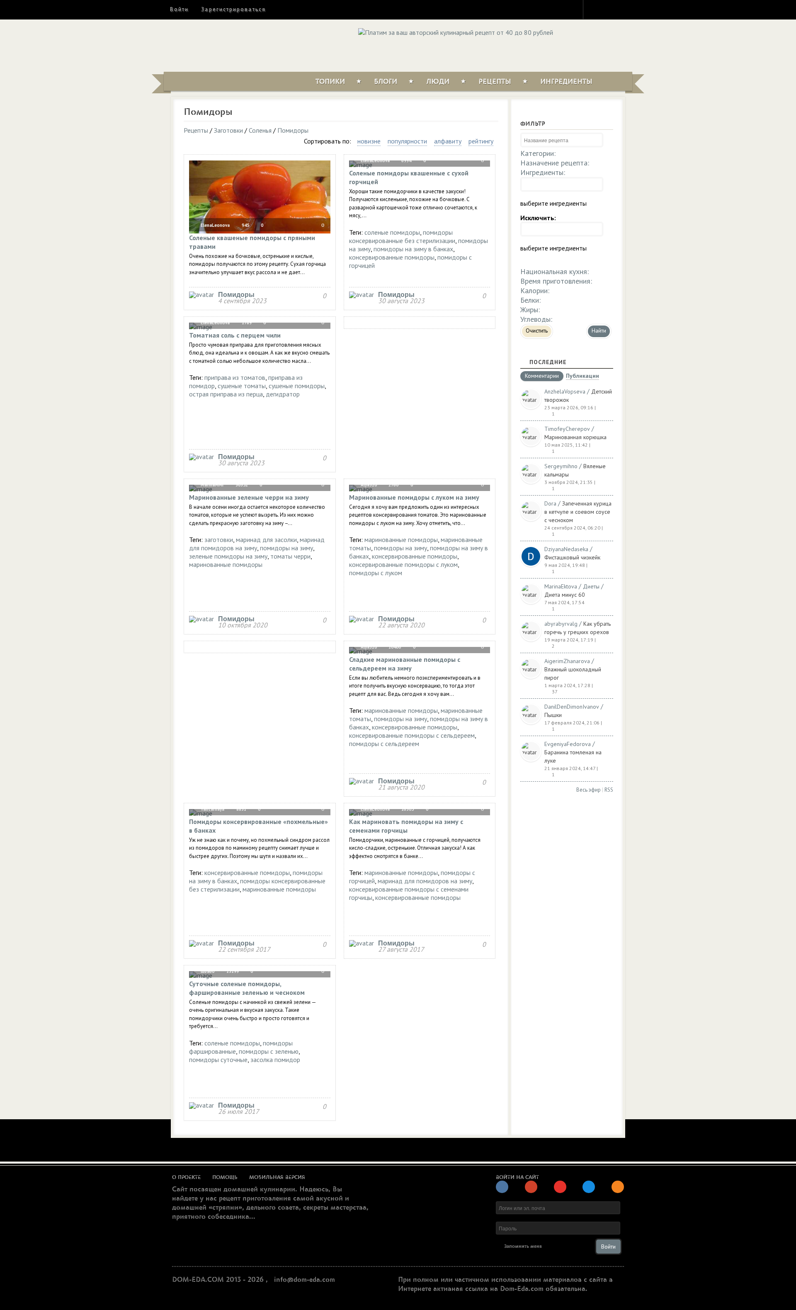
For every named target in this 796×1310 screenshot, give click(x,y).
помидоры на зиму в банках (413, 249)
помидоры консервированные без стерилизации (402, 236)
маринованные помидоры (225, 564)
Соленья (260, 130)
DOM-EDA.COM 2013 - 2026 (218, 1279)
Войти (179, 9)
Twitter (610, 9)
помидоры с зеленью (268, 1051)
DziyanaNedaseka (566, 549)
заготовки (218, 539)
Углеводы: (536, 319)
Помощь (225, 1177)
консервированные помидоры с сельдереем (412, 735)
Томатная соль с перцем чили (235, 335)
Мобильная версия (277, 1177)
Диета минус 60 (564, 594)
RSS (608, 789)
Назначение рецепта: (554, 163)
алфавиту (447, 141)
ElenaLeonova (214, 225)
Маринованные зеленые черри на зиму (249, 497)
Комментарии (542, 376)
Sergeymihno (561, 466)
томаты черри (290, 556)
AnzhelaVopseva (564, 391)
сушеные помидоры (297, 386)
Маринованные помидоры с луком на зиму (414, 497)
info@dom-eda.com (304, 1279)
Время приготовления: (556, 281)
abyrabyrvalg (561, 623)
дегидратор (283, 394)
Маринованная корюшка (575, 437)
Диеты (591, 586)
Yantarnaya (211, 809)
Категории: (538, 153)
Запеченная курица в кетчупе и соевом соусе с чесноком (578, 512)
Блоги (385, 81)
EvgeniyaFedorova (567, 744)
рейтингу (480, 141)
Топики (330, 81)
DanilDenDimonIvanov (571, 706)
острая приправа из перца (226, 394)
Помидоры (292, 130)
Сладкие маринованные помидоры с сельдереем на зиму (404, 663)
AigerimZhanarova (567, 661)
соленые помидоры (392, 232)
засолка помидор (275, 1059)
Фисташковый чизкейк (572, 557)
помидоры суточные (218, 1059)
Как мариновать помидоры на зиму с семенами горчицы (406, 825)
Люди (437, 81)
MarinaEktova (560, 586)
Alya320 (368, 485)
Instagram (595, 9)
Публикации (582, 376)
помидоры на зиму (286, 548)
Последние (548, 362)
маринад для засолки (266, 539)
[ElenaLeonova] (201, 294)
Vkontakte (625, 9)
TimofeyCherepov (567, 429)
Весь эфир (588, 789)
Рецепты (494, 81)
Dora (550, 503)
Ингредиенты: (542, 172)
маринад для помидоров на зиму (257, 543)
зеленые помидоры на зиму (228, 556)
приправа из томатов (234, 377)
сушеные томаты (242, 386)
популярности (407, 141)
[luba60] (201, 1105)
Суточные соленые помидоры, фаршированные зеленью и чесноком (247, 987)
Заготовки (228, 130)
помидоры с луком (375, 573)
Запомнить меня (523, 1246)
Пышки (553, 715)
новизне (369, 141)
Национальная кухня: (554, 271)
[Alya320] (361, 619)
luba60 (206, 971)
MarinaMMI (211, 485)
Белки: (530, 300)
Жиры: (530, 309)
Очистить (537, 330)
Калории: (534, 290)
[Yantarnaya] (201, 943)
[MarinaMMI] (201, 619)
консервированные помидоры (391, 257)
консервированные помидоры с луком (403, 564)
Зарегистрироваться (233, 9)
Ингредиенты (566, 81)
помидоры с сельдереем (384, 743)
